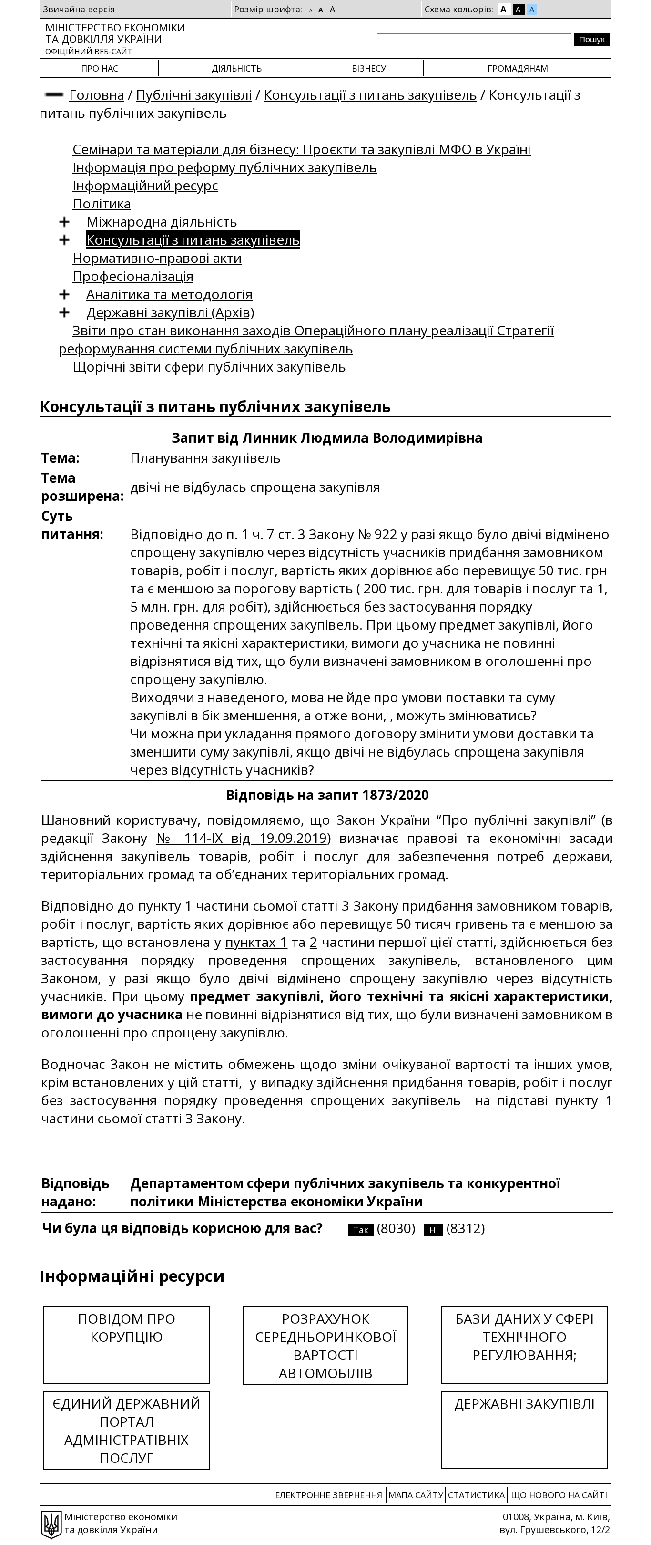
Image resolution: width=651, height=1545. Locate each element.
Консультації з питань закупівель (370, 94)
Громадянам (518, 68)
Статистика (476, 1495)
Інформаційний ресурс (145, 185)
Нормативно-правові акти (157, 258)
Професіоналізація (132, 276)
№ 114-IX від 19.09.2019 (241, 838)
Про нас (99, 68)
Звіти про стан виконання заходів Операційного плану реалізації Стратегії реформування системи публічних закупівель (306, 339)
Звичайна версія (79, 9)
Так (360, 1229)
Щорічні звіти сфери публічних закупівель (209, 366)
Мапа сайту (415, 1495)
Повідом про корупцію (126, 1327)
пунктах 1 (256, 942)
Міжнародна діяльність (161, 221)
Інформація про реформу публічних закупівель (224, 167)
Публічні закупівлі (194, 94)
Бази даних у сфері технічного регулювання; (524, 1336)
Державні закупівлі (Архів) (170, 312)
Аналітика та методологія (169, 294)
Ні (433, 1229)
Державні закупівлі (524, 1403)
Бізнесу (369, 68)
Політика (101, 203)
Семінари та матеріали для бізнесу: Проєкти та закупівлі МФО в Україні (301, 149)
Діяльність (237, 68)
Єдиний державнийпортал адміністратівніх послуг (126, 1430)
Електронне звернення (328, 1495)
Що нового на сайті (559, 1495)
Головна (96, 94)
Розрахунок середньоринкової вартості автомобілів (326, 1345)
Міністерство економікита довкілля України (115, 38)
